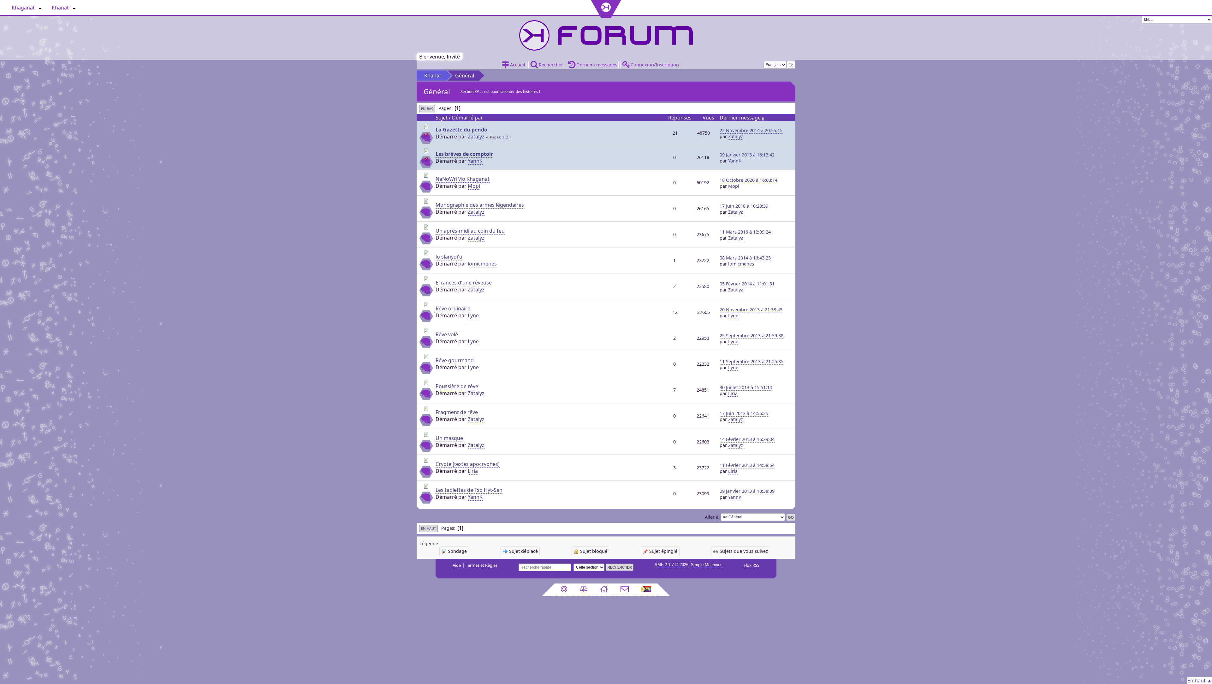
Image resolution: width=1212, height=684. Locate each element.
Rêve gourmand (455, 360)
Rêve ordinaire (453, 308)
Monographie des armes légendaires (480, 204)
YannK (475, 160)
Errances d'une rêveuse (464, 282)
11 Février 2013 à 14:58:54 (747, 465)
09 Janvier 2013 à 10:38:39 (747, 491)
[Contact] (624, 589)
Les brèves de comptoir (464, 153)
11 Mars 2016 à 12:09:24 (745, 232)
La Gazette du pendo (461, 129)
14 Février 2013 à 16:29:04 (747, 439)
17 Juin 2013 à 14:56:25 (744, 413)
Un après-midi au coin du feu (470, 230)
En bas (427, 108)
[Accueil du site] (604, 589)
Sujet (442, 117)
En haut (428, 528)
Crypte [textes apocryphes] (468, 464)
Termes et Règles (481, 565)
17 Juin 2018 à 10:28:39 (744, 206)
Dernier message (740, 117)
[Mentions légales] (583, 589)
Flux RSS (751, 565)
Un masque (449, 438)
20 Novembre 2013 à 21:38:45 (751, 310)
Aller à (711, 517)
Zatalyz (476, 136)
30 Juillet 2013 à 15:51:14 (746, 387)
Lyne (473, 315)
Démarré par (467, 117)
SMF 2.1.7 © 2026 (671, 564)
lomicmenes (482, 263)
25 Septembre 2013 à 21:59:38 (751, 336)
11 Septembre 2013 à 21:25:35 (751, 361)
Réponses (680, 117)
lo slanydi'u (449, 256)
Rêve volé (447, 334)
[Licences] (564, 589)
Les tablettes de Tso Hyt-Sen (469, 489)
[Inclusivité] (646, 589)
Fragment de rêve (457, 412)
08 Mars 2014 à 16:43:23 (745, 258)
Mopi (474, 185)
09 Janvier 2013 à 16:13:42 (747, 155)
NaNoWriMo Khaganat (463, 178)
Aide (457, 565)
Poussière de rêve (457, 386)
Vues (708, 117)
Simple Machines (706, 564)
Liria (733, 393)
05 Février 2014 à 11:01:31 (747, 284)
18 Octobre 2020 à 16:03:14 (748, 180)
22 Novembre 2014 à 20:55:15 (751, 130)
